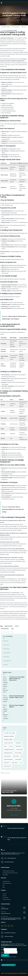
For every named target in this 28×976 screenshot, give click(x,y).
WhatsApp (3, 907)
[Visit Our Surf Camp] (24, 917)
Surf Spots (5, 664)
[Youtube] (12, 926)
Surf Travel (15, 762)
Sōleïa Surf (24, 26)
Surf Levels (16, 756)
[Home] (3, 3)
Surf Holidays (6, 656)
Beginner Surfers (8, 626)
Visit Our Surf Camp (4, 916)
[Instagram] (2, 926)
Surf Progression (16, 17)
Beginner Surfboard (9, 736)
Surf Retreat (18, 759)
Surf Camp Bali (6, 652)
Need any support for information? (16, 828)
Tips (12, 628)
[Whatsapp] (5, 926)
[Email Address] (24, 912)
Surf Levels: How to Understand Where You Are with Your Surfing (13, 509)
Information (5, 640)
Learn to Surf (6, 644)
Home (9, 17)
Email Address (3, 911)
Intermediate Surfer (9, 749)
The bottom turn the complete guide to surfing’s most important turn (16, 678)
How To (17, 626)
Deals (5, 746)
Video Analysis (7, 766)
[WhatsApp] (24, 907)
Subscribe (5, 955)
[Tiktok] (8, 926)
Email (2, 949)
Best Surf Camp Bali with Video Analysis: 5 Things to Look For (16, 696)
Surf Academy (6, 648)
